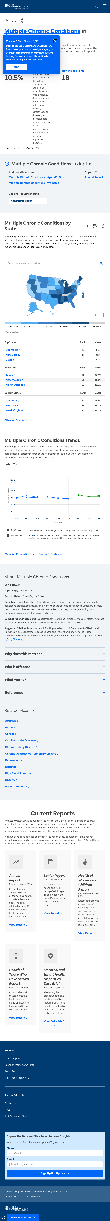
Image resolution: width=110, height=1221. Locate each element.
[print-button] (14, 21)
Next (16, 66)
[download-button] (7, 21)
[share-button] (21, 20)
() (14, 639)
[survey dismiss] (34, 1217)
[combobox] (7, 263)
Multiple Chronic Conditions (42, 31)
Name (10, 1148)
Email (10, 1159)
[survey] (3, 1217)
